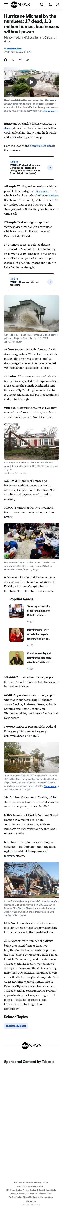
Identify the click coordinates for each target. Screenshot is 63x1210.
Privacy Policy (41, 1182)
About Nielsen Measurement (24, 1193)
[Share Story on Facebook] (5, 59)
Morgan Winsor (14, 48)
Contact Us (31, 1201)
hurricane (42, 191)
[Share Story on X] (12, 59)
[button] (6, 4)
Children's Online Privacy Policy (21, 1190)
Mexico (53, 195)
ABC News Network (23, 1182)
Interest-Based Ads (46, 1190)
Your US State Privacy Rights (31, 1186)
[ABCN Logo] (20, 4)
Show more (50, 111)
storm (8, 128)
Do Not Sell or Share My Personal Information (31, 1197)
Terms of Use (45, 1193)
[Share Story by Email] (20, 59)
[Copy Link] (27, 59)
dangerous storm (41, 145)
